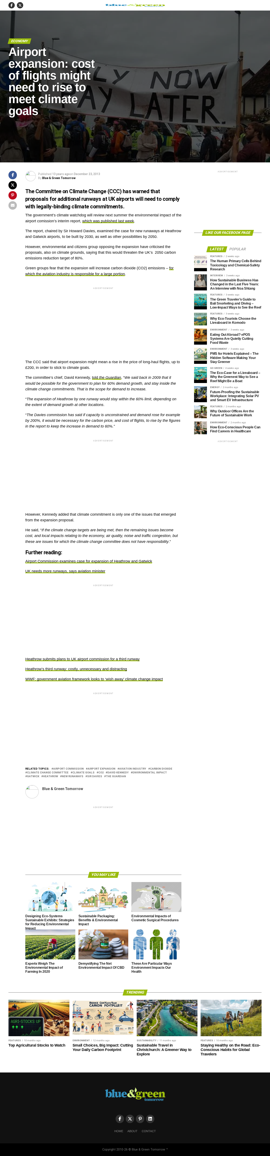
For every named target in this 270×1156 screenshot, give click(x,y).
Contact (149, 1131)
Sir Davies (94, 776)
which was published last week (108, 221)
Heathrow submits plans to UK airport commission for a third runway (82, 659)
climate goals (83, 772)
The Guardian (116, 776)
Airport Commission (68, 769)
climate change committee (48, 772)
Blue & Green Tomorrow (59, 178)
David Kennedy (118, 772)
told (106, 377)
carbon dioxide (161, 769)
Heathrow (50, 776)
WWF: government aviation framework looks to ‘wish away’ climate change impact (94, 679)
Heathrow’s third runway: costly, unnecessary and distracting (76, 669)
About (132, 1131)
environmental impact (149, 772)
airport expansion (101, 769)
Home (118, 1131)
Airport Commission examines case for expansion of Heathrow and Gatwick (88, 561)
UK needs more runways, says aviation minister (65, 571)
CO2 (101, 772)
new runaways (72, 776)
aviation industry (132, 769)
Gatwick (33, 776)
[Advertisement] (103, 319)
